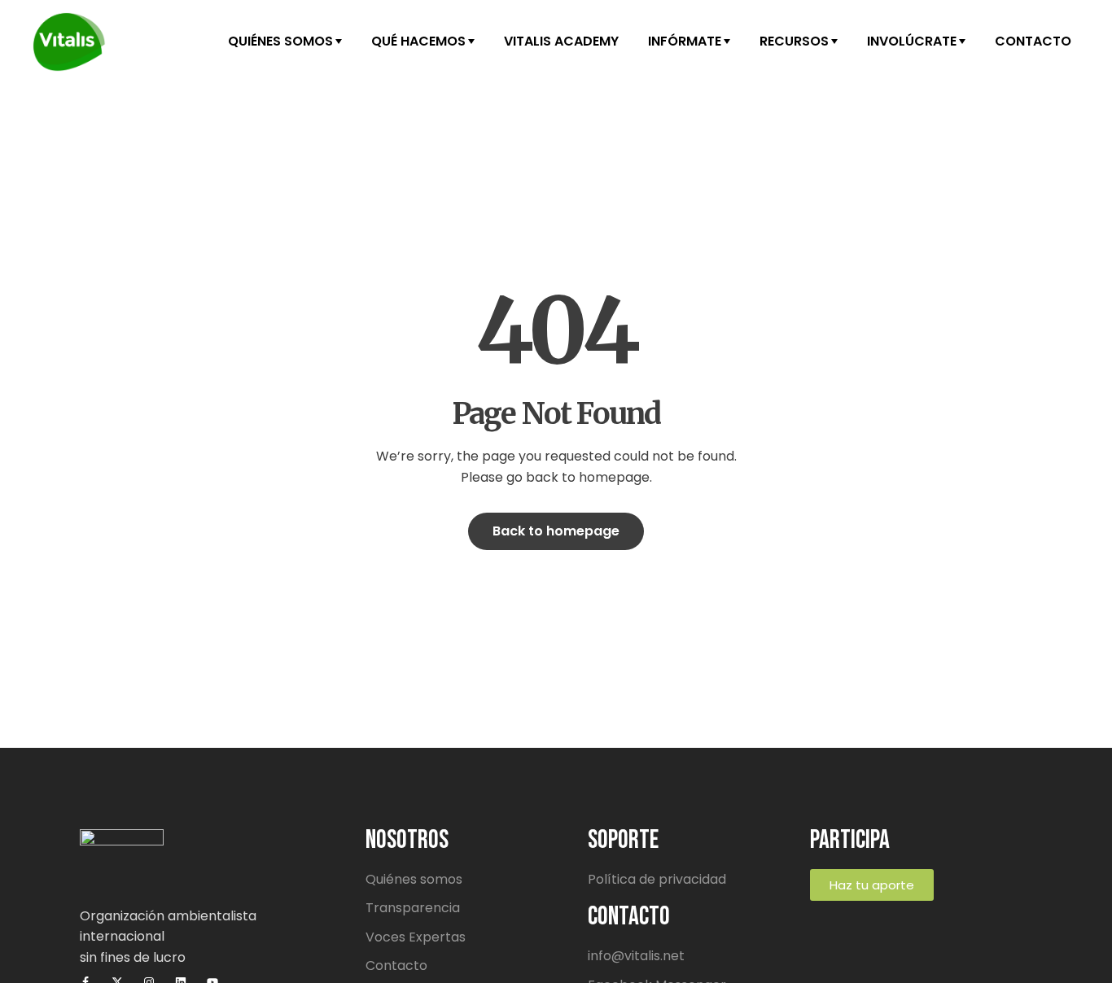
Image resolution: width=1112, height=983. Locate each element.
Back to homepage (556, 531)
